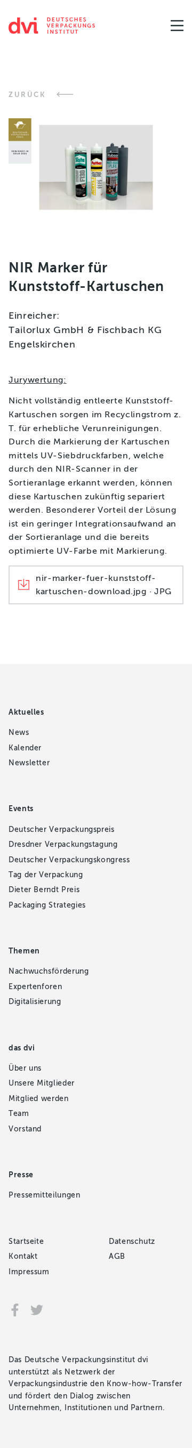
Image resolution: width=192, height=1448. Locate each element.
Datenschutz (132, 1241)
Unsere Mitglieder (42, 1083)
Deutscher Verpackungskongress (69, 859)
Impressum (29, 1271)
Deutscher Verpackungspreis (62, 829)
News (19, 732)
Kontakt (23, 1256)
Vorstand (25, 1129)
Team (19, 1113)
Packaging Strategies (47, 905)
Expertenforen (35, 986)
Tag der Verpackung (46, 874)
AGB (117, 1256)
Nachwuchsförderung (49, 971)
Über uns (25, 1068)
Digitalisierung (35, 1001)
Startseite (26, 1241)
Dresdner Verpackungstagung (63, 844)
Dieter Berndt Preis (44, 889)
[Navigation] (177, 25)
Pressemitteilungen (45, 1195)
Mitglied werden (39, 1098)
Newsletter (29, 762)
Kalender (25, 748)
